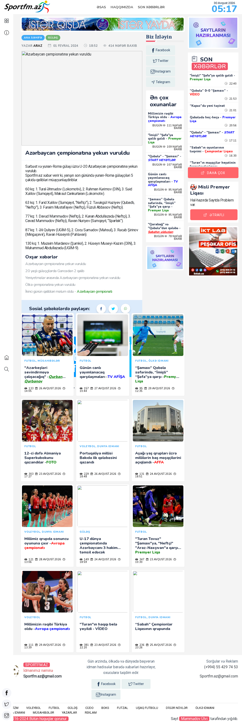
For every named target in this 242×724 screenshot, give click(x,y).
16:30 (233, 156)
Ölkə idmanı (204, 708)
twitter (163, 61)
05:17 (224, 9)
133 (31, 388)
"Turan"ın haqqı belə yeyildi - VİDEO (98, 626)
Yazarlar (69, 712)
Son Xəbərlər (151, 7)
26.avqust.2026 (49, 388)
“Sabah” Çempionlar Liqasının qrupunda (154, 626)
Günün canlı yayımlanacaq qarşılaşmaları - (163, 180)
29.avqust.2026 (158, 388)
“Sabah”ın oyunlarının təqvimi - (211, 150)
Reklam (91, 712)
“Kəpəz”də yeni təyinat (207, 106)
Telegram (163, 82)
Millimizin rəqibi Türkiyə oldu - (165, 117)
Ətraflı (217, 215)
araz (38, 46)
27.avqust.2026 (105, 388)
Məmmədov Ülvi (194, 718)
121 (31, 559)
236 (141, 645)
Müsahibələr (43, 712)
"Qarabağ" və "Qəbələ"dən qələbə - (164, 228)
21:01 (233, 110)
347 (141, 559)
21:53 (233, 99)
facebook (163, 50)
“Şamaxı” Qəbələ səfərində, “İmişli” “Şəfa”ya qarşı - (162, 205)
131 (141, 474)
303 (31, 474)
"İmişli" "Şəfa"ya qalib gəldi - (165, 139)
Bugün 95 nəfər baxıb (168, 191)
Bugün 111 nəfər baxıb (167, 127)
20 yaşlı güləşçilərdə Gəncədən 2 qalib (54, 271)
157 (86, 388)
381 (86, 645)
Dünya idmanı (14, 712)
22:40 (233, 84)
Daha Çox (216, 173)
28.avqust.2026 (49, 559)
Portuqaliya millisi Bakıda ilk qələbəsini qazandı (98, 458)
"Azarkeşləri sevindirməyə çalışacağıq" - (43, 374)
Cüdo (89, 708)
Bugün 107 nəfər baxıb (167, 166)
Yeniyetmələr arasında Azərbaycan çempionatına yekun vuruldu (72, 277)
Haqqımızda (122, 7)
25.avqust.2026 (160, 645)
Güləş (73, 708)
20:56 (233, 125)
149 (86, 559)
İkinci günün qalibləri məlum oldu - (68, 291)
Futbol (54, 708)
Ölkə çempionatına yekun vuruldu (50, 284)
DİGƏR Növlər (177, 708)
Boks (105, 708)
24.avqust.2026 (160, 474)
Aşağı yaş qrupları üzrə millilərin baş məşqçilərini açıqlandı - (158, 458)
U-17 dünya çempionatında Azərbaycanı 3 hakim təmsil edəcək (98, 545)
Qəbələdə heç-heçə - (213, 119)
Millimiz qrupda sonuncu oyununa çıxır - (46, 543)
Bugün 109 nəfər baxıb (167, 148)
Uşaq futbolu (147, 708)
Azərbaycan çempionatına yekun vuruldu (55, 263)
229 (86, 474)
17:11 (233, 140)
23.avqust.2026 (49, 474)
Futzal (122, 708)
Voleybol (33, 708)
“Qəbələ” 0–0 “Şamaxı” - (209, 93)
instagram (163, 71)
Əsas (101, 7)
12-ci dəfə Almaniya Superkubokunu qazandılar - (42, 458)
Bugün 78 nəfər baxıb (168, 238)
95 (141, 388)
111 (31, 645)
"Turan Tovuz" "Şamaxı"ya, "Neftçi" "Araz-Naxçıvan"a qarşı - (158, 545)
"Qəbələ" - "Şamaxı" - (164, 158)
